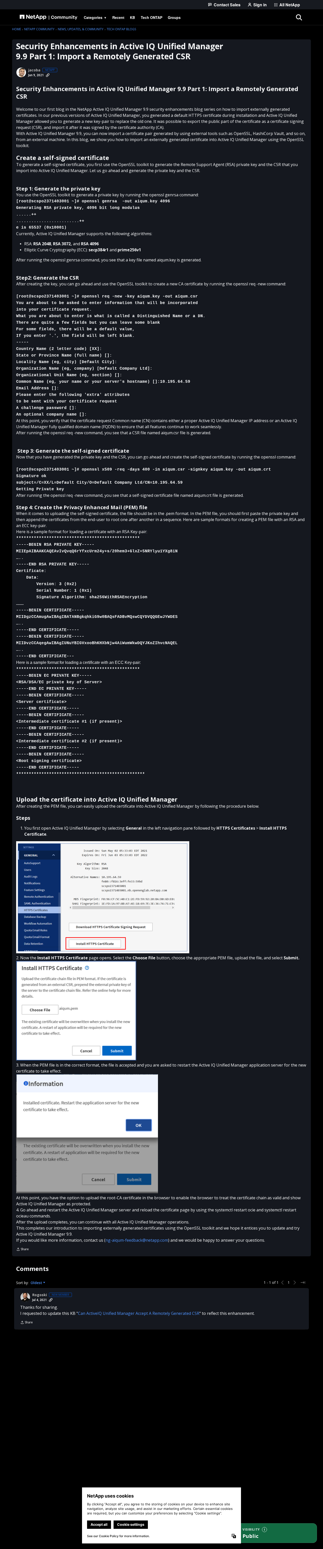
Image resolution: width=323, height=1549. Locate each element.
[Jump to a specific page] (303, 1283)
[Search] (299, 17)
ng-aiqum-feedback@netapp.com (136, 1240)
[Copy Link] (48, 75)
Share (22, 1249)
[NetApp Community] (48, 17)
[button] (102, 897)
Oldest (37, 1282)
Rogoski (39, 1295)
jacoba (34, 70)
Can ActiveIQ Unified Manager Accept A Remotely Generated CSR (138, 1313)
